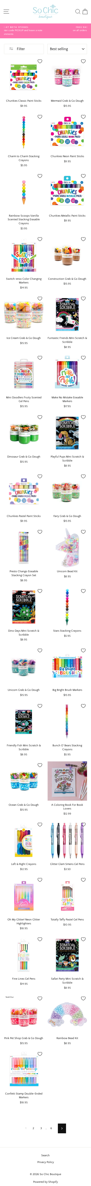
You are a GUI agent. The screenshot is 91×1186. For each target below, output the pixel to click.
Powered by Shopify (45, 1181)
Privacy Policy (45, 1162)
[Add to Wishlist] (40, 61)
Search (45, 1155)
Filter (20, 49)
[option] (45, 29)
